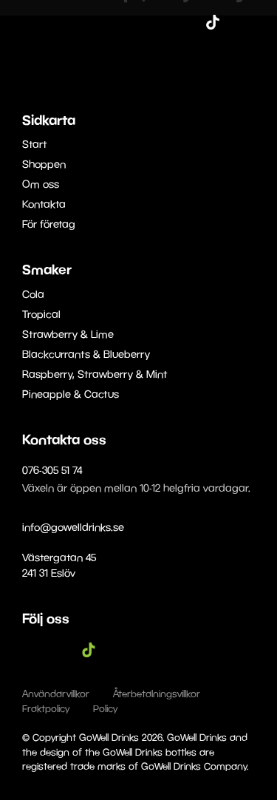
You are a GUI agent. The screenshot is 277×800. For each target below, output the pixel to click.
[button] (256, 21)
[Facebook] (168, 22)
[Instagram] (190, 22)
